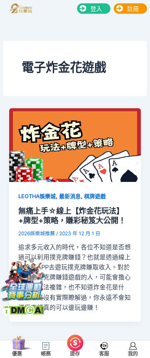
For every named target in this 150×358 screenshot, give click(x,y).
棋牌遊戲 (95, 196)
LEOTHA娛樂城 (37, 196)
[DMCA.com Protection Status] (23, 309)
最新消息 (70, 196)
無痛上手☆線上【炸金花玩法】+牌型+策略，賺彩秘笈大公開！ (72, 215)
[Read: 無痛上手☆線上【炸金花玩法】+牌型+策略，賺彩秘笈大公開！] (74, 145)
